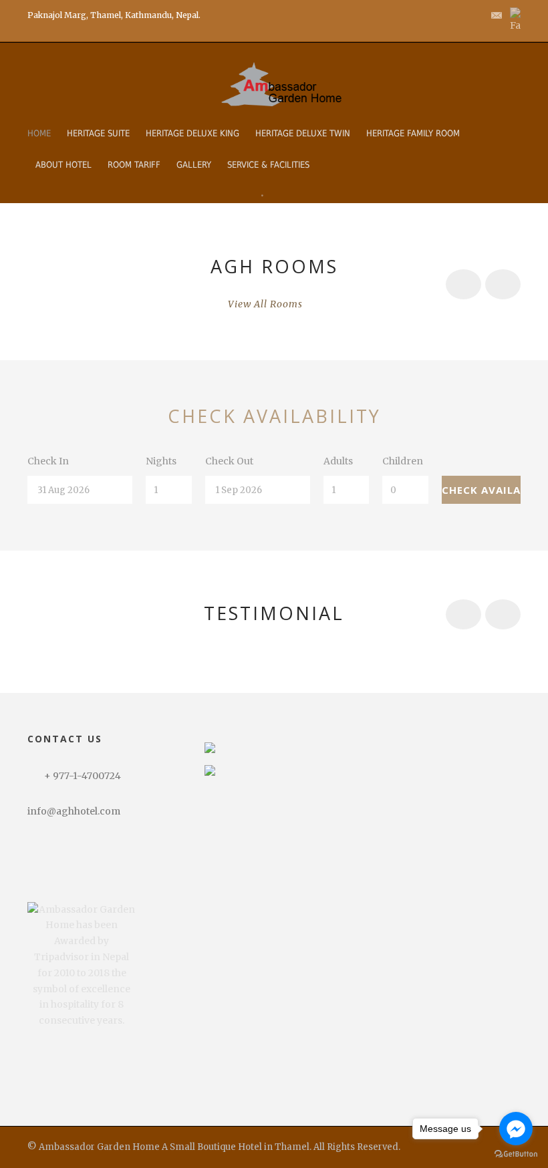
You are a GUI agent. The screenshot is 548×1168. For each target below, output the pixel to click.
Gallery (193, 165)
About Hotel (63, 165)
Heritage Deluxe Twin (302, 133)
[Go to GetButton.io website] (516, 1154)
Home (39, 133)
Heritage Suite (98, 133)
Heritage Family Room (413, 133)
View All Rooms (265, 304)
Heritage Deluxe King (192, 133)
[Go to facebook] (516, 1128)
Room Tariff (134, 165)
